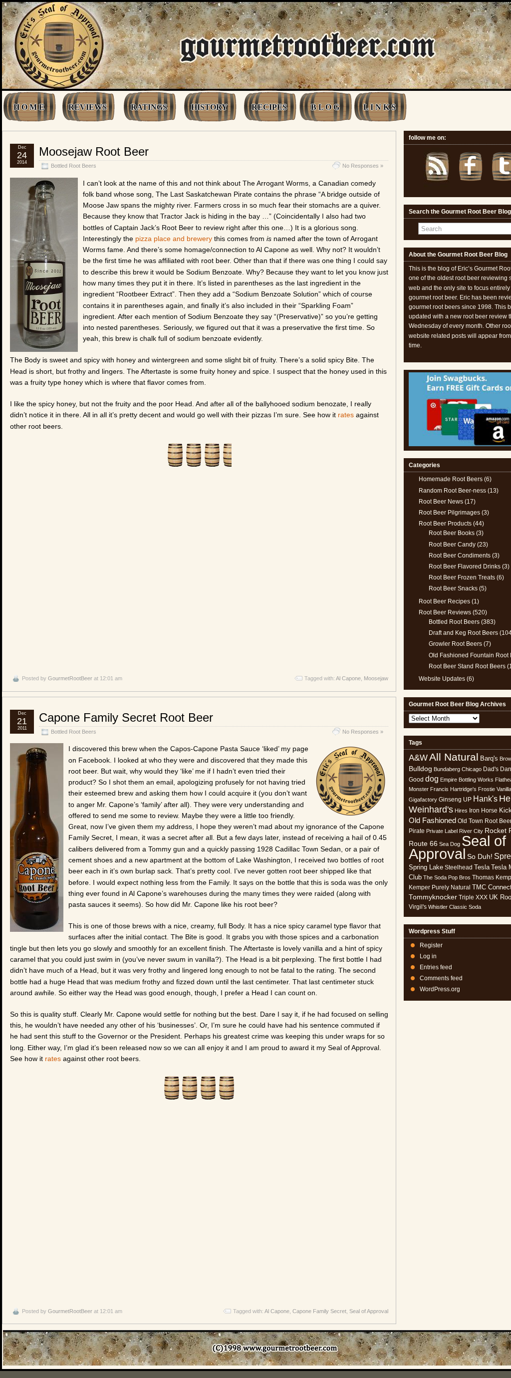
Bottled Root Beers (73, 166)
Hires (461, 811)
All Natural (454, 757)
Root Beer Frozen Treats (462, 577)
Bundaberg (447, 769)
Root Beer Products (445, 523)
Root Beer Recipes (444, 601)
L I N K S (379, 107)
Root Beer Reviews (445, 612)
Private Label (442, 831)
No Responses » (362, 166)
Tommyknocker (433, 897)
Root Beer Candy (452, 544)
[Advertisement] (199, 571)
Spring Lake (426, 867)
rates (346, 415)
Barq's (489, 758)
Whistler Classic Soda (454, 907)
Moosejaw (376, 678)
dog (432, 778)
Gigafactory (423, 800)
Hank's (485, 799)
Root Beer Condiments (460, 555)
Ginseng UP (455, 799)
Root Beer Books (452, 533)
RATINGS (149, 107)
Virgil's (418, 906)
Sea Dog (449, 844)
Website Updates (442, 678)
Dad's (491, 769)
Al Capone (348, 678)
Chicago (472, 769)
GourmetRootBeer (70, 678)
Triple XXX (473, 897)
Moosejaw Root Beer (94, 151)
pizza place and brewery (173, 239)
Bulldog (420, 769)
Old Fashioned (432, 820)
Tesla (482, 867)
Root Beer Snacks (453, 588)
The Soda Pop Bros (447, 877)
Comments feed (441, 978)
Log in (428, 956)
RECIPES (269, 107)
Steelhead (459, 867)
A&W (418, 757)
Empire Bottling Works (467, 780)
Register (431, 945)
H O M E (28, 107)
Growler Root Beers (455, 643)
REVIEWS (87, 107)
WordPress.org (440, 989)
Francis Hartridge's (453, 789)
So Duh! (480, 856)
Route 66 (423, 843)
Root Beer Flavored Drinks (465, 566)
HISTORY (209, 107)
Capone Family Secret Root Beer (126, 717)
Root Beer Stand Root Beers (467, 666)
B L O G (325, 107)
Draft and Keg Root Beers (463, 632)
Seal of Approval (368, 1311)
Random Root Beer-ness (452, 490)
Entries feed (436, 967)
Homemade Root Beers (451, 479)
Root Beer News (441, 501)
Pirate (417, 830)
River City (471, 831)
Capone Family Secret (319, 1311)
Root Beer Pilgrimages (449, 512)
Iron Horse (483, 810)
